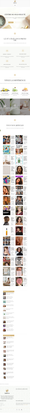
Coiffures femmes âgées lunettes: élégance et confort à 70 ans (10, 338)
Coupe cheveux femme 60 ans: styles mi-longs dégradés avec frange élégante (10, 342)
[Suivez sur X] (19, 410)
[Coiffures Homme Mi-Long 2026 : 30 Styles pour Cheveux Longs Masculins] (5, 352)
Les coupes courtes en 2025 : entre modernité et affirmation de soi (10, 373)
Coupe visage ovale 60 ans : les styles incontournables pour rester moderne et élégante (10, 368)
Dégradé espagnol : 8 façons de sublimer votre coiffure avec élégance (10, 360)
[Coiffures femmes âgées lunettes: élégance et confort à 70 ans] (5, 339)
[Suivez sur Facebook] (17, 410)
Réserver (11, 22)
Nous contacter (18, 22)
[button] (29, 18)
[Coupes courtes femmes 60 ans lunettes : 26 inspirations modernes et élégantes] (5, 348)
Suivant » (19, 287)
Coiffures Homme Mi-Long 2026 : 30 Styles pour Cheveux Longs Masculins (10, 351)
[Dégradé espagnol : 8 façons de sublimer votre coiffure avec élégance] (5, 361)
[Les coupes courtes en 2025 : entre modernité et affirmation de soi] (5, 374)
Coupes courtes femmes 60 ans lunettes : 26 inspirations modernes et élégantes (10, 347)
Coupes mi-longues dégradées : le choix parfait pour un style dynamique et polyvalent (10, 364)
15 (16, 287)
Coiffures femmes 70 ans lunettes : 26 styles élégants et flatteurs (10, 355)
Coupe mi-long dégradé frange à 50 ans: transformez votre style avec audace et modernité (10, 377)
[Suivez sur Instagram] (21, 410)
